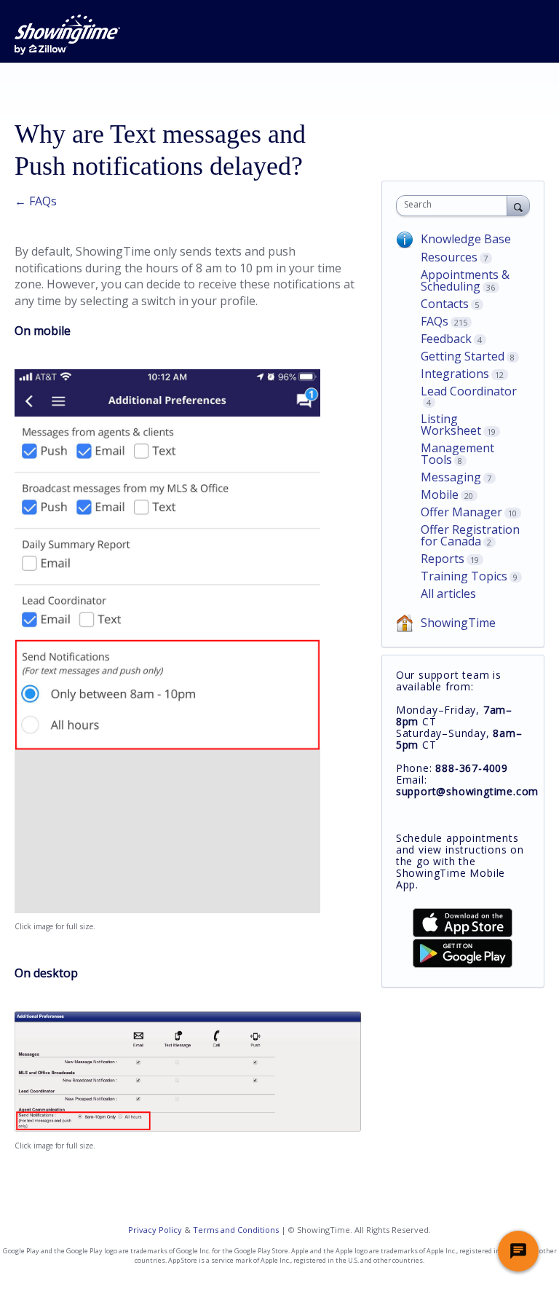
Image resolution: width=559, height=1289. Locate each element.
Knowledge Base (466, 239)
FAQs (434, 321)
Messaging (451, 477)
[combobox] (455, 206)
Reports (442, 559)
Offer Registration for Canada (470, 535)
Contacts (445, 304)
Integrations (455, 374)
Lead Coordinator (469, 391)
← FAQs (36, 201)
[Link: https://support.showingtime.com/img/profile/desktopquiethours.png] (188, 1127)
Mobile (440, 494)
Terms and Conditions (236, 1229)
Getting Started (462, 356)
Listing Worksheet (451, 424)
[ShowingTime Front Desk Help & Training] (67, 35)
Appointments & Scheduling (465, 280)
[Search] (518, 205)
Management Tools (457, 454)
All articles (448, 594)
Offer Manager (461, 512)
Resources (449, 257)
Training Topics (464, 576)
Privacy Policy (155, 1229)
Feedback (446, 339)
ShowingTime (458, 623)
